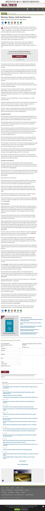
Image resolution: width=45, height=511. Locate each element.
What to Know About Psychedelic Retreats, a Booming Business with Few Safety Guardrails (31, 327)
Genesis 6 (6, 264)
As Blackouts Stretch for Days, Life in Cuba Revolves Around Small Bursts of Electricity (18, 402)
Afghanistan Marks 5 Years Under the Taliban (12, 395)
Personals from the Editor (18, 490)
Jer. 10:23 (34, 198)
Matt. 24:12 (3, 276)
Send (5, 371)
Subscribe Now (19, 56)
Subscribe (18, 487)
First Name (3, 350)
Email (2, 358)
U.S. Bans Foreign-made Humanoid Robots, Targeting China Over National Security (20, 428)
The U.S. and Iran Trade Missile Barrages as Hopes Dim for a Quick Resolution (19, 430)
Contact (33, 10)
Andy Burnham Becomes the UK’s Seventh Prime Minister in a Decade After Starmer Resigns (20, 454)
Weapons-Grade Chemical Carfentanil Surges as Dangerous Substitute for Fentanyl (29, 330)
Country (2, 362)
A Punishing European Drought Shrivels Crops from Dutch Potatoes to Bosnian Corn (20, 397)
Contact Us (12, 487)
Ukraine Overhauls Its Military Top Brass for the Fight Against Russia (17, 449)
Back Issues (27, 490)
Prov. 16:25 (6, 201)
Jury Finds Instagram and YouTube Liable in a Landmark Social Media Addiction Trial (29, 333)
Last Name (3, 354)
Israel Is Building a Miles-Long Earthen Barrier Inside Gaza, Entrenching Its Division (19, 457)
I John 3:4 (33, 233)
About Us (27, 10)
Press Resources (11, 492)
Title (2, 346)
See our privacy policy (30, 507)
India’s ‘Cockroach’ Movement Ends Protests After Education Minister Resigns (19, 440)
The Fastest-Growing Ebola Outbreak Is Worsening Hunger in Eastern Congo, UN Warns (19, 422)
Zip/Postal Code (4, 365)
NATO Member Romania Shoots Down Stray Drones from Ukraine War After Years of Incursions (20, 445)
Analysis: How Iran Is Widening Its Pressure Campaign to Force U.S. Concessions (19, 424)
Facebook (17, 492)
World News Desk (9, 490)
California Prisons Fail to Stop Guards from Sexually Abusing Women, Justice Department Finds (19, 393)
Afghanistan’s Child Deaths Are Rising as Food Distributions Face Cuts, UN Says (19, 414)
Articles (3, 490)
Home (3, 487)
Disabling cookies (24, 509)
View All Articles (22, 461)
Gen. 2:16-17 (13, 167)
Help (22, 487)
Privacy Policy (4, 492)
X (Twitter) (23, 492)
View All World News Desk (22, 464)
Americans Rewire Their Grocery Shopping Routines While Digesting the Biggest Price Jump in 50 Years (20, 435)
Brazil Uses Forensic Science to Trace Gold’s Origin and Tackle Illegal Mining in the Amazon (20, 409)
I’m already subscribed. (20, 59)
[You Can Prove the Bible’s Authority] (22, 475)
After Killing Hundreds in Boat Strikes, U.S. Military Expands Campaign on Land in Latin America (20, 387)
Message (23, 347)
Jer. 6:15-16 (17, 303)
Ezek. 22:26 (4, 229)
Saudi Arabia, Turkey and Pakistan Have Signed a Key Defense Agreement (18, 406)
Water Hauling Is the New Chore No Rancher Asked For (14, 442)
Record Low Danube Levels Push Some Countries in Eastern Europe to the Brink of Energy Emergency (20, 419)
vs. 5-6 (19, 269)
